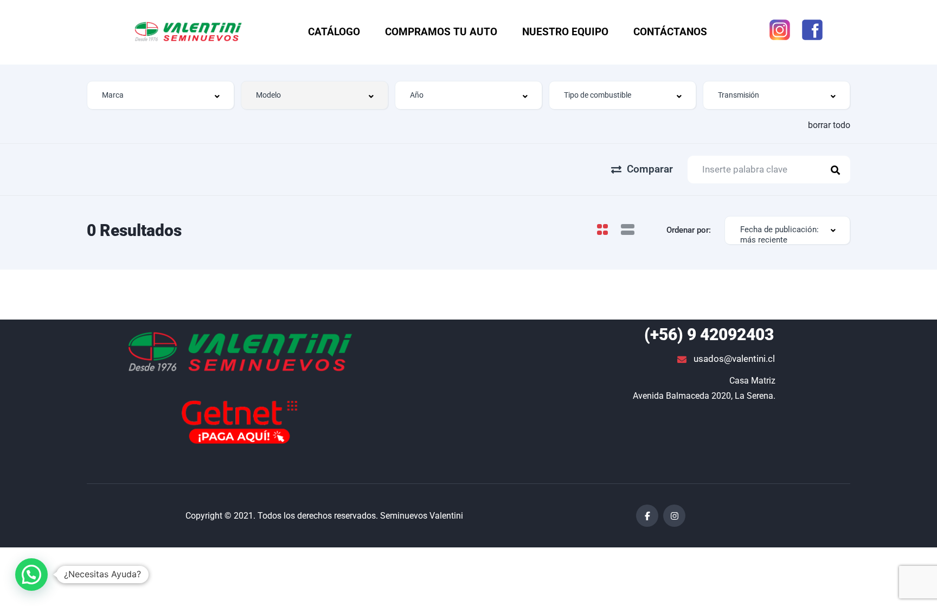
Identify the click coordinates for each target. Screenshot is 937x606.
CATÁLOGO (334, 31)
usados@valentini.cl (733, 358)
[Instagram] (674, 516)
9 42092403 (709, 334)
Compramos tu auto (441, 31)
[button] (31, 574)
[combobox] (160, 95)
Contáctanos (670, 31)
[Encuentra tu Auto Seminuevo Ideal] (239, 353)
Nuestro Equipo (565, 31)
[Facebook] (647, 516)
